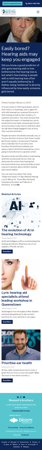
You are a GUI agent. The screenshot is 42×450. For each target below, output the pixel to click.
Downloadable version (21, 411)
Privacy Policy (13, 427)
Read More (7, 251)
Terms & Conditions (26, 427)
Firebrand (25, 435)
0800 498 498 (33, 4)
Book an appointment (12, 4)
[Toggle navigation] (38, 12)
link (18, 185)
